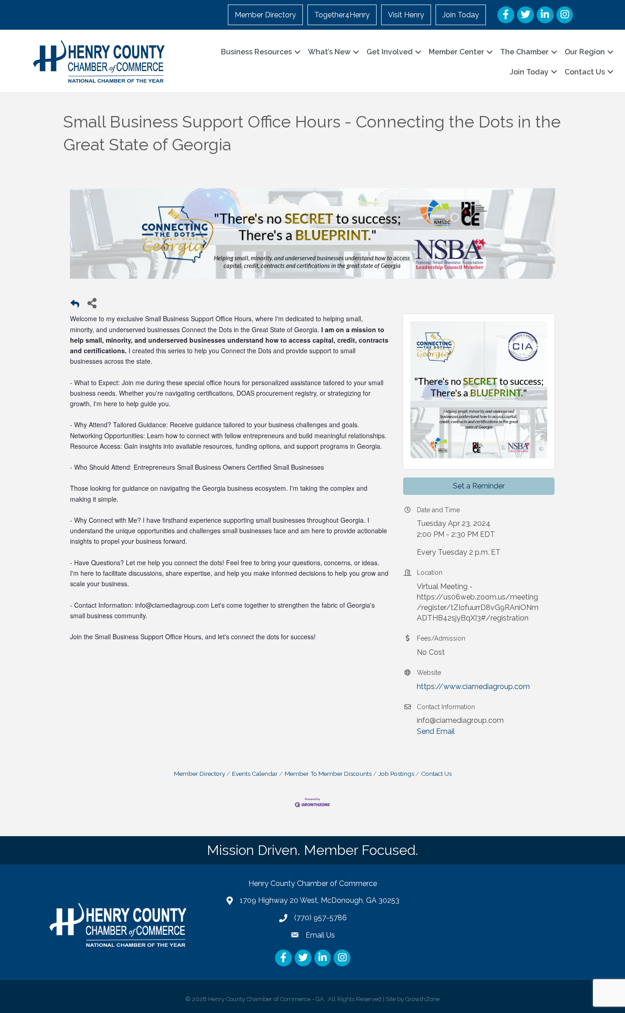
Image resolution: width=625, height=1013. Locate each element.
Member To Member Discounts (328, 773)
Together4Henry (342, 15)
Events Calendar (255, 773)
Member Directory (265, 15)
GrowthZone (422, 999)
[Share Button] (91, 302)
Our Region (585, 52)
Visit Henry (406, 15)
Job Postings (396, 773)
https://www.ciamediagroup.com (473, 686)
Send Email (436, 731)
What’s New (329, 52)
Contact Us (585, 72)
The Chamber (524, 52)
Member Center (456, 52)
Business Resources (256, 52)
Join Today (460, 15)
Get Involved (389, 52)
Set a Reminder (479, 486)
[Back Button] (74, 305)
